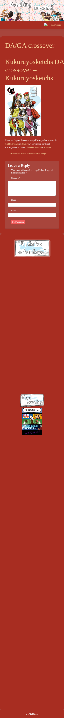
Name (13, 200)
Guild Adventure (12, 144)
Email (13, 210)
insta (26, 379)
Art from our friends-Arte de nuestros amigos (28, 154)
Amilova (25, 144)
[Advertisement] (32, 292)
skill (26, 364)
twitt (26, 350)
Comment (15, 178)
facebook (26, 335)
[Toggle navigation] (7, 24)
